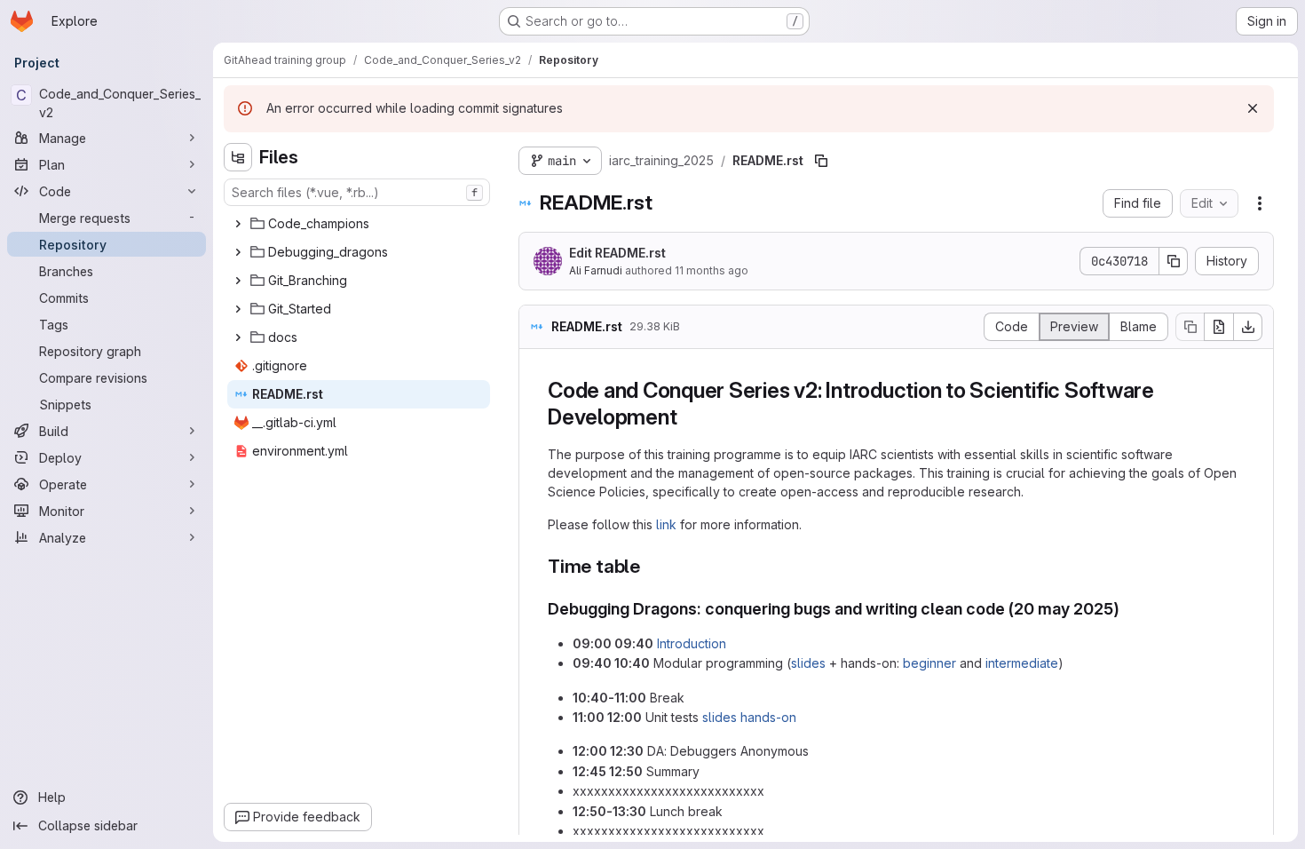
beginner (929, 662)
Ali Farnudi (595, 270)
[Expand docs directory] (238, 337)
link (666, 524)
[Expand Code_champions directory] (238, 223)
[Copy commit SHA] (1173, 261)
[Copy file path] (821, 161)
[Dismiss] (1252, 108)
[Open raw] (1219, 327)
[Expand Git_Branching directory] (238, 280)
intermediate (1021, 662)
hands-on (768, 717)
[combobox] (357, 192)
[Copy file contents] (1189, 327)
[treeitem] (358, 224)
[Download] (1248, 327)
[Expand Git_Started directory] (238, 309)
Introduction (691, 643)
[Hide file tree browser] (238, 157)
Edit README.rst (617, 252)
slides (808, 662)
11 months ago (711, 270)
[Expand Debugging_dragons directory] (238, 252)
